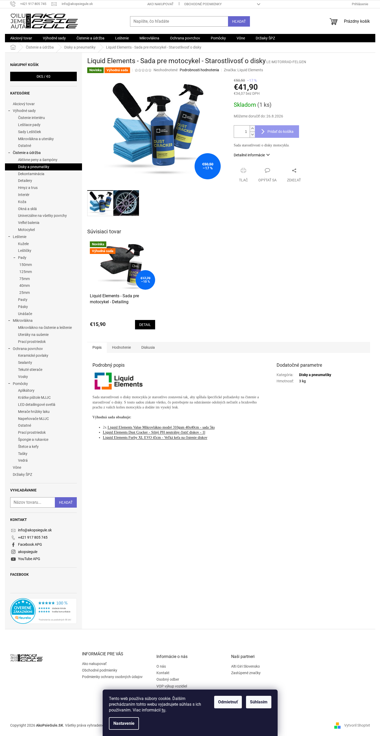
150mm (25, 265)
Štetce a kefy (28, 446)
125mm (25, 272)
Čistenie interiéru (31, 118)
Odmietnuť (228, 701)
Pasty (22, 300)
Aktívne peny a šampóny (37, 160)
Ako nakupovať (160, 4)
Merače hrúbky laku (34, 411)
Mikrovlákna (23, 320)
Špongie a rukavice (33, 439)
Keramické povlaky (33, 355)
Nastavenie (124, 723)
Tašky (22, 454)
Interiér (24, 195)
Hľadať (239, 21)
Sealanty (25, 362)
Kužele (23, 244)
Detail (145, 325)
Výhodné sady (24, 111)
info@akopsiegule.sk (35, 530)
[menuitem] (21, 38)
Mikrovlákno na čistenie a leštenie (45, 327)
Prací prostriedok (32, 342)
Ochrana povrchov (28, 349)
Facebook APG (30, 544)
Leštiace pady (29, 125)
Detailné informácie (249, 155)
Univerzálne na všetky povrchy (42, 215)
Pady (22, 258)
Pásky (23, 307)
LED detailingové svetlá (36, 404)
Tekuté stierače (30, 369)
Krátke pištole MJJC (34, 397)
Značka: (243, 70)
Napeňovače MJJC (33, 419)
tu (163, 710)
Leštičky (24, 250)
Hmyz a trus (28, 188)
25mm (24, 292)
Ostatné (24, 146)
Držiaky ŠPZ (22, 474)
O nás (161, 666)
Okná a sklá (27, 209)
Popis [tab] (97, 347)
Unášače (25, 314)
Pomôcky (20, 384)
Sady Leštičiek (29, 132)
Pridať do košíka (280, 131)
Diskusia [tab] (148, 347)
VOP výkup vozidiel (171, 686)
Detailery (25, 181)
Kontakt (162, 673)
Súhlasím (258, 701)
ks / (43, 76)
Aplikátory (26, 390)
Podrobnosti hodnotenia (199, 70)
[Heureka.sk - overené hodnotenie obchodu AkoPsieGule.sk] (43, 611)
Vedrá (23, 460)
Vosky (23, 377)
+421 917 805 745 (33, 537)
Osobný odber (167, 679)
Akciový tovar (24, 104)
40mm (24, 285)
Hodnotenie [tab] (121, 347)
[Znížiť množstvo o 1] (252, 135)
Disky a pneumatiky (33, 167)
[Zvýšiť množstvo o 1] (252, 129)
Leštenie (19, 237)
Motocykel (26, 230)
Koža (22, 202)
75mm (24, 279)
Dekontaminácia (31, 174)
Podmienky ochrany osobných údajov (112, 677)
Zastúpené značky (246, 673)
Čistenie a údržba (27, 153)
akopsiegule (27, 552)
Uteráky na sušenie (33, 335)
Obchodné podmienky (203, 4)
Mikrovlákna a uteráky (36, 139)
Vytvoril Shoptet (357, 725)
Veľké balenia (28, 223)
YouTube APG (29, 559)
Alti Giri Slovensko (245, 666)
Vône (17, 467)
